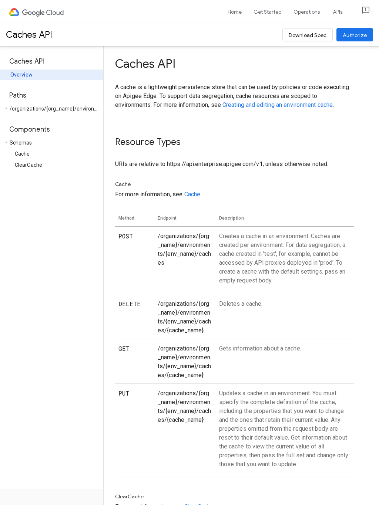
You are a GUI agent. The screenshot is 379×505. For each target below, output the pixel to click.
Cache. (193, 194)
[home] (37, 11)
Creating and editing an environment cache (277, 104)
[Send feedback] (359, 12)
